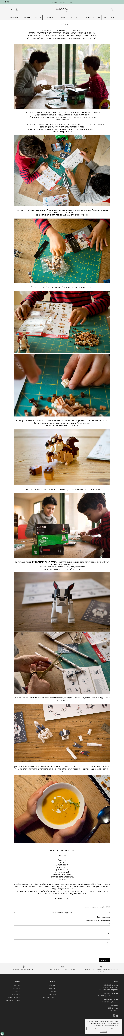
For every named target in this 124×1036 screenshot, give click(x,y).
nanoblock (102, 907)
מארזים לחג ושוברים (50, 17)
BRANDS (38, 17)
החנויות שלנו (52, 988)
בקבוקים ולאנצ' (89, 17)
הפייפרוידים (80, 566)
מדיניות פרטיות (16, 991)
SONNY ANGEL (26, 17)
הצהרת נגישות (16, 988)
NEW (112, 17)
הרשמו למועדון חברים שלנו (49, 997)
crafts (91, 907)
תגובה (108, 942)
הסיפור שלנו (53, 985)
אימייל (108, 933)
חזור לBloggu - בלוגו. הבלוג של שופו (62, 913)
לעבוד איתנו (53, 994)
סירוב (94, 1028)
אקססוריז (62, 17)
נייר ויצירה (78, 17)
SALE (105, 17)
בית (99, 17)
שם (109, 924)
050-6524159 (108, 985)
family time (96, 907)
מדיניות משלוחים (15, 994)
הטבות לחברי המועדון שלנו (13, 1000)
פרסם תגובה (104, 960)
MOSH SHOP (14, 17)
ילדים (70, 17)
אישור (111, 1028)
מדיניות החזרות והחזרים (14, 997)
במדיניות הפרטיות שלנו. (100, 1025)
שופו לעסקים (52, 991)
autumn (87, 907)
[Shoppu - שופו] (62, 9)
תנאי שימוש (17, 985)
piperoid (108, 907)
